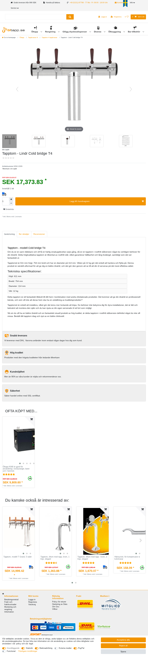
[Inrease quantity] (11, 199)
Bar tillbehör (134, 32)
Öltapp (35, 32)
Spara (123, 651)
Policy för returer (59, 602)
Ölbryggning (114, 32)
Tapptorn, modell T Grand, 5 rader (17, 557)
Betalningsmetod (11, 599)
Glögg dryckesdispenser (75, 32)
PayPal (81, 648)
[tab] (9, 234)
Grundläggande (13, 648)
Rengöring (50, 32)
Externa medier (65, 648)
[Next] (130, 89)
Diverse (98, 32)
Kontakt (119, 3)
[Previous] (17, 89)
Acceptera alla (123, 640)
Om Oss (55, 607)
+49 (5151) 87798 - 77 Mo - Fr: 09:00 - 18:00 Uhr (89, 3)
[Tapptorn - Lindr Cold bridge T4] (9, 141)
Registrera (32, 602)
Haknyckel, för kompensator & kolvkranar (127, 558)
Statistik (29, 648)
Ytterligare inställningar (27, 651)
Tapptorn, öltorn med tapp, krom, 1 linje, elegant (54, 558)
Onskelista (9, 209)
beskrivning (9, 234)
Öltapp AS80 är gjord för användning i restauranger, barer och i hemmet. (16, 469)
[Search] (70, 17)
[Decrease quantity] (11, 203)
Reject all (123, 645)
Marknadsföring (45, 648)
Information (9, 612)
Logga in (31, 599)
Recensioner (39, 234)
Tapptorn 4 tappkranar (49, 37)
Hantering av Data (59, 604)
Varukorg (32, 604)
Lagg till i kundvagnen (80, 201)
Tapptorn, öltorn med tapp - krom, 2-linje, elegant (92, 558)
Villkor (54, 609)
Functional (11, 651)
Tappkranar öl (33, 37)
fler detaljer (24, 234)
